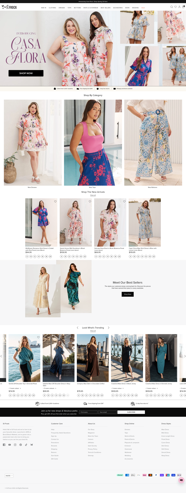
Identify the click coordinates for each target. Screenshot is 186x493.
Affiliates (91, 442)
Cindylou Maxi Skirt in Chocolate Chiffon (91, 384)
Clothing (52, 8)
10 (31, 256)
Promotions (55, 442)
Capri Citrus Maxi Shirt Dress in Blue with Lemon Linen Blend (143, 249)
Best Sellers (105, 8)
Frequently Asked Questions (60, 433)
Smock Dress (165, 452)
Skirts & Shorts (129, 436)
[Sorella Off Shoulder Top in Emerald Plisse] (24, 358)
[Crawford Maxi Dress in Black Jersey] (127, 358)
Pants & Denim (130, 439)
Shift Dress (165, 449)
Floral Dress (165, 439)
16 (42, 256)
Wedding (135, 8)
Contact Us (55, 439)
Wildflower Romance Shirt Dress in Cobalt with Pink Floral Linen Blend (39, 249)
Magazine (91, 433)
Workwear (128, 452)
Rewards (54, 446)
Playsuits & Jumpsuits (132, 442)
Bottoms (77, 8)
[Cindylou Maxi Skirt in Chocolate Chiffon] (93, 358)
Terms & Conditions (94, 452)
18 (46, 256)
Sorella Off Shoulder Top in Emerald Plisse (23, 384)
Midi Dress (165, 433)
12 (34, 256)
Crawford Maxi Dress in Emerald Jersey (159, 384)
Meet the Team (93, 436)
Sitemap (90, 455)
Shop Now (127, 294)
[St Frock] (9, 7)
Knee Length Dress (167, 436)
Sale (143, 8)
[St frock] (32, 445)
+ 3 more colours (48, 388)
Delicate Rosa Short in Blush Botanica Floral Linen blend (109, 249)
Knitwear (128, 446)
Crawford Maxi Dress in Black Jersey (123, 384)
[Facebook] (4, 445)
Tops (69, 8)
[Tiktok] (26, 445)
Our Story (91, 429)
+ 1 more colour (14, 388)
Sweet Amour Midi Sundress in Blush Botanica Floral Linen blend (72, 249)
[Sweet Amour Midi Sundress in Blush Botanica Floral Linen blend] (76, 222)
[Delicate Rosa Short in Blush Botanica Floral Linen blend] (110, 222)
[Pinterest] (20, 445)
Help (52, 429)
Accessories (118, 8)
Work (127, 8)
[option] (93, 48)
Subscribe (131, 412)
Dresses (62, 8)
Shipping (54, 449)
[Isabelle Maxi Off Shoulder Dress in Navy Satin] (58, 358)
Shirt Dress (165, 446)
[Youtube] (9, 445)
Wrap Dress (165, 455)
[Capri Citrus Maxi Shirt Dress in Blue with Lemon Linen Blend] (145, 222)
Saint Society (92, 446)
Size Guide (55, 455)
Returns (53, 452)
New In (43, 8)
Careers (90, 439)
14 (38, 256)
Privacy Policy (92, 449)
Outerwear (128, 449)
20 (50, 256)
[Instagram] (15, 445)
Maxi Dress (165, 429)
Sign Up (53, 436)
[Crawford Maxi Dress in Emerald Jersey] (161, 358)
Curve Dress (165, 442)
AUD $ (8, 476)
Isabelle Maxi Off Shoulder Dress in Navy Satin (56, 385)
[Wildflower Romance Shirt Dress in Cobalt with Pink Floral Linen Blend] (41, 222)
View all (93, 195)
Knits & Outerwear (91, 8)
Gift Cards (54, 459)
